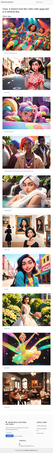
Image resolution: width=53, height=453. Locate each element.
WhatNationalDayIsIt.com (31, 450)
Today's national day (41, 425)
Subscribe (9, 435)
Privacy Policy (40, 433)
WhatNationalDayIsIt (7, 2)
